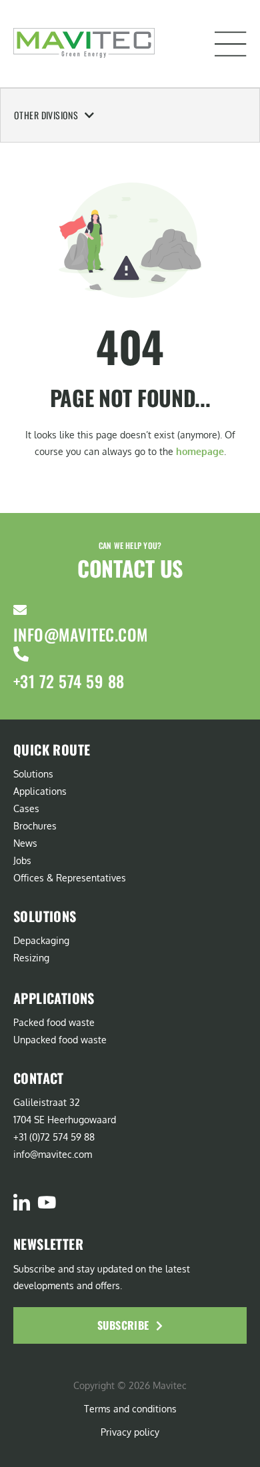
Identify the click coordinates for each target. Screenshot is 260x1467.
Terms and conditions (130, 1408)
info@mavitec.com (80, 634)
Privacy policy (130, 1432)
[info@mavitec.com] (20, 610)
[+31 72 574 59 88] (21, 654)
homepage (200, 451)
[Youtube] (46, 1202)
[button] (231, 44)
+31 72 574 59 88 (69, 681)
